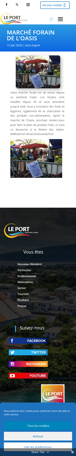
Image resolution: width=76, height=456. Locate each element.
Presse (22, 306)
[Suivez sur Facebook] (6, 4)
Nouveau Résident (30, 264)
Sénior (22, 288)
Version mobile (52, 5)
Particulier (24, 270)
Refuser (38, 436)
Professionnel (27, 276)
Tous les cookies (38, 426)
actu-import (32, 45)
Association (25, 282)
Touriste (23, 294)
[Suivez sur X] (16, 4)
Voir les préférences (38, 447)
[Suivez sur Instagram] (28, 5)
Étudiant (23, 300)
